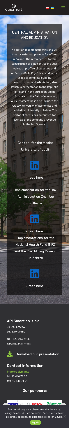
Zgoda (35, 422)
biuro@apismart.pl (18, 371)
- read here (34, 177)
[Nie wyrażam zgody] (64, 416)
